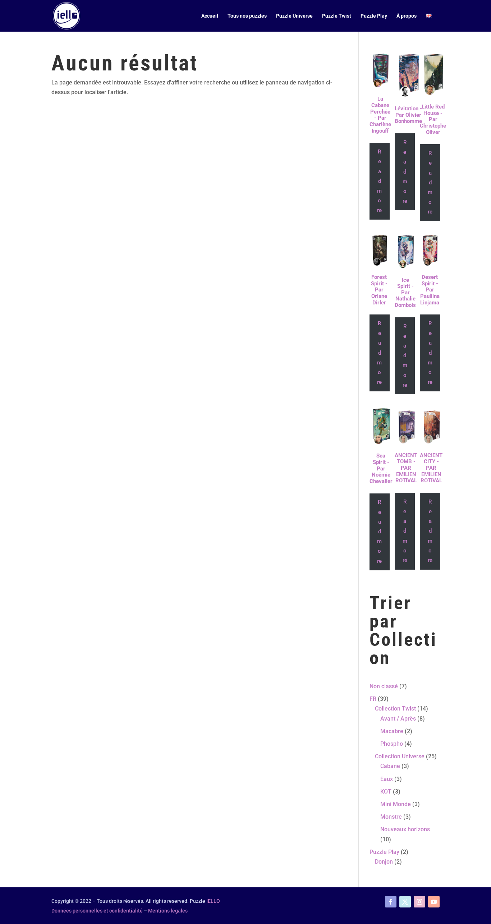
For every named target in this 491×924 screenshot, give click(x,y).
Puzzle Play (374, 16)
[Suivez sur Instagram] (419, 901)
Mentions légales (168, 911)
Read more (379, 180)
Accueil (209, 16)
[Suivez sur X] (405, 901)
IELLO (213, 901)
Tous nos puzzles (247, 16)
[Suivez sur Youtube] (434, 901)
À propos (406, 16)
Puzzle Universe (294, 16)
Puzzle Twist (336, 16)
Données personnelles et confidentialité (97, 911)
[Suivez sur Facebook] (390, 901)
